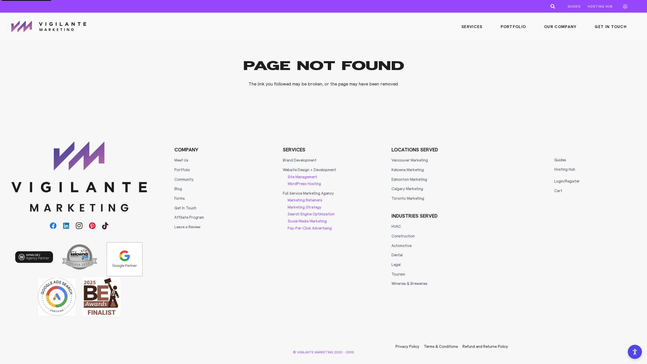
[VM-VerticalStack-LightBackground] (79, 177)
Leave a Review (187, 226)
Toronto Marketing (407, 198)
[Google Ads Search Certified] (57, 297)
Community (184, 179)
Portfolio (182, 169)
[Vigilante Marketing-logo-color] (48, 26)
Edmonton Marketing (409, 179)
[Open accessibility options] (635, 352)
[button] (553, 6)
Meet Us (181, 160)
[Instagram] (79, 226)
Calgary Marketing (407, 188)
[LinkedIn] (66, 226)
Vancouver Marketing (409, 160)
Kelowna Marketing (407, 169)
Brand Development (299, 160)
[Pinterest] (92, 226)
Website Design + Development (309, 169)
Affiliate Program (189, 217)
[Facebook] (53, 226)
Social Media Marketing (307, 221)
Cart (558, 190)
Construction (403, 236)
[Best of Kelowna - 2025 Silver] (80, 257)
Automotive (401, 245)
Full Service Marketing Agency (308, 193)
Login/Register (567, 181)
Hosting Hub (564, 169)
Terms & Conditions (441, 346)
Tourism (398, 274)
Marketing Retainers (305, 200)
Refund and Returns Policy (485, 346)
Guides (560, 159)
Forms (179, 198)
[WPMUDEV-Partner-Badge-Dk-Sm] (34, 257)
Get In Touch (185, 208)
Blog (178, 188)
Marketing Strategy (304, 207)
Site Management (302, 176)
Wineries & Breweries (409, 283)
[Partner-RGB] (125, 259)
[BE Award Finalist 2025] (102, 296)
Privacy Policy (407, 346)
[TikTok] (105, 226)
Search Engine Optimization (311, 214)
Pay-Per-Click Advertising (310, 228)
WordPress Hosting (304, 183)
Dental (397, 255)
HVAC (396, 226)
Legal (396, 264)
